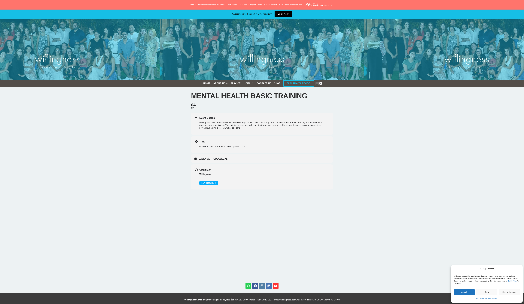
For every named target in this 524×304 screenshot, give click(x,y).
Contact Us (264, 83)
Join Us (249, 83)
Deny (487, 292)
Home (206, 83)
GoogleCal (220, 159)
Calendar (205, 159)
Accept (464, 292)
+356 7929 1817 (265, 300)
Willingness (205, 174)
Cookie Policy (512, 281)
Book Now (283, 14)
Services (236, 83)
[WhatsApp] (248, 286)
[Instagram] (262, 286)
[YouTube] (276, 286)
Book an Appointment (298, 83)
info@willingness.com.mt (287, 300)
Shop (277, 83)
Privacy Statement (491, 299)
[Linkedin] (269, 286)
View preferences (509, 292)
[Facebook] (255, 286)
